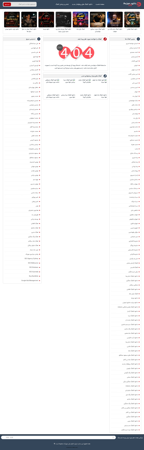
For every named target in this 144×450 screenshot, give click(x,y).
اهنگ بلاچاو (34, 228)
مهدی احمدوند (34, 162)
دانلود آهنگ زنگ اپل (132, 395)
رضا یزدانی (135, 166)
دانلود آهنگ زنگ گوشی (131, 373)
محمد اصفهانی (34, 118)
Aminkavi (73, 447)
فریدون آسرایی (34, 65)
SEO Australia (33, 272)
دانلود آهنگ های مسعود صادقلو (128, 355)
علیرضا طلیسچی (133, 250)
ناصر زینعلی (35, 201)
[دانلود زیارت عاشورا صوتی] (12, 19)
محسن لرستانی (33, 109)
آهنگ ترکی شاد (80, 29)
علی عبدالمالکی (33, 43)
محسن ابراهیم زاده (32, 101)
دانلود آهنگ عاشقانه (132, 386)
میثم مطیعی (34, 188)
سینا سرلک (134, 201)
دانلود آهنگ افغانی (132, 29)
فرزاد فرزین (35, 61)
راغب (136, 149)
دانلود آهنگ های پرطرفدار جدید (82, 4)
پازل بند (135, 118)
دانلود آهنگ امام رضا (132, 342)
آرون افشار (135, 61)
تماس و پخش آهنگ (62, 4)
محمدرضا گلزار (34, 127)
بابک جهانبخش (133, 101)
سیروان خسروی (133, 193)
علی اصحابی (134, 237)
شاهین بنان (134, 210)
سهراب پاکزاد (134, 184)
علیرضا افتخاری (133, 241)
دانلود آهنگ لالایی (132, 346)
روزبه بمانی (134, 171)
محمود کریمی (34, 140)
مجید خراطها (34, 92)
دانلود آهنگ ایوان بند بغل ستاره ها (29, 30)
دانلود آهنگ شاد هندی (131, 333)
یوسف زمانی (34, 219)
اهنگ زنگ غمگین (33, 237)
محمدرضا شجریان (33, 122)
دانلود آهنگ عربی (133, 421)
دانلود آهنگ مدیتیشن (131, 425)
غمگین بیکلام (134, 285)
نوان (37, 206)
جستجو (7, 4)
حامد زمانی (134, 122)
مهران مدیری (34, 184)
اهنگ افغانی (34, 223)
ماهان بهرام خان (33, 87)
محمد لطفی (34, 136)
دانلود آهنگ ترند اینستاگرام (130, 430)
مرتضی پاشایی (34, 144)
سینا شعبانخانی (133, 206)
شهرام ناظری (134, 223)
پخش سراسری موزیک (32, 254)
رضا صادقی (135, 162)
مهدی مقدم (34, 171)
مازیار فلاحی (34, 79)
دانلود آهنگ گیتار (132, 311)
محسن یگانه (34, 114)
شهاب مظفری (134, 215)
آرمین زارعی (134, 57)
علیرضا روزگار (134, 245)
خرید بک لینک (34, 250)
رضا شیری (135, 158)
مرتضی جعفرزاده (33, 149)
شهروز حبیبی (134, 228)
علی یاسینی (34, 52)
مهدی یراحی (34, 175)
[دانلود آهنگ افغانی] (132, 19)
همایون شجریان (33, 210)
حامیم (136, 131)
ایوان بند (135, 96)
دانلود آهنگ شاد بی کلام (130, 360)
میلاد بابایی (34, 193)
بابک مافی (135, 105)
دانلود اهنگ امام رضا (132, 276)
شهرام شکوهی (133, 219)
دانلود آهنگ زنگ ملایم (131, 329)
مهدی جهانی (34, 166)
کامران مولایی (34, 70)
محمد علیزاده (34, 131)
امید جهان (135, 70)
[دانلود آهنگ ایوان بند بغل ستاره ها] (29, 19)
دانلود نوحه (46, 29)
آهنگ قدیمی (134, 267)
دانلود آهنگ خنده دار (131, 320)
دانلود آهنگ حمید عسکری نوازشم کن (98, 30)
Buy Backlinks (33, 276)
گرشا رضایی (35, 74)
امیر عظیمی (134, 79)
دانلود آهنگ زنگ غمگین (131, 403)
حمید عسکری (134, 140)
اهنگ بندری (34, 232)
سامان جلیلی (134, 180)
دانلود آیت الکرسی (132, 338)
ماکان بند (35, 83)
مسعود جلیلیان (33, 153)
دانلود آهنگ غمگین (132, 281)
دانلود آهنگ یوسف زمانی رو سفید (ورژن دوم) (63, 30)
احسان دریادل (134, 48)
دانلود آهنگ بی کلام (132, 412)
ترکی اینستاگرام (133, 272)
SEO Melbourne (33, 263)
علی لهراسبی (34, 48)
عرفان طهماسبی (133, 232)
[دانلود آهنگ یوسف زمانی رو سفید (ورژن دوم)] (63, 19)
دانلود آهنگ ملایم (132, 399)
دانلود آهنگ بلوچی (132, 368)
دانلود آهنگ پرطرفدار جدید (130, 364)
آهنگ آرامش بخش (132, 263)
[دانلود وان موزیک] (132, 4)
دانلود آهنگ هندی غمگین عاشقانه (128, 307)
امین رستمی (134, 87)
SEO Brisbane (33, 267)
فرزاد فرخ (35, 57)
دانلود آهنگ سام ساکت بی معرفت (115, 30)
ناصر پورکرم (35, 197)
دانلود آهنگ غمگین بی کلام (130, 408)
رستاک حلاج (134, 153)
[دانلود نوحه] (46, 19)
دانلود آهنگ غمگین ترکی (130, 382)
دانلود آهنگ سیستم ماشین (129, 324)
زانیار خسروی (134, 175)
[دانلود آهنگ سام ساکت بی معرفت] (115, 19)
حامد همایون (134, 127)
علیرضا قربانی (134, 254)
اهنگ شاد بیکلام (33, 241)
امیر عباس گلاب (133, 74)
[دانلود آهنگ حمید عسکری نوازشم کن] (98, 19)
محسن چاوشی (34, 105)
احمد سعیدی (134, 52)
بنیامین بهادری (133, 109)
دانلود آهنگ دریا (133, 316)
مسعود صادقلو (34, 158)
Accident (76, 447)
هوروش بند (35, 215)
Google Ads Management (29, 281)
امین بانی (135, 83)
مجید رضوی (34, 96)
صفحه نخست (100, 4)
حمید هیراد (134, 144)
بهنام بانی (135, 114)
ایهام (136, 92)
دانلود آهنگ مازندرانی (131, 390)
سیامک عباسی (133, 188)
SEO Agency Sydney (31, 259)
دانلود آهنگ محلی (132, 377)
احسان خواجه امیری (132, 43)
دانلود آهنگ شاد (133, 351)
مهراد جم (35, 180)
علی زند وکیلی (134, 259)
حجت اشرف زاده (133, 136)
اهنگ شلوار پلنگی (33, 245)
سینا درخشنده (133, 197)
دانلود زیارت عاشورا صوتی (12, 29)
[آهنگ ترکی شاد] (80, 19)
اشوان (136, 65)
